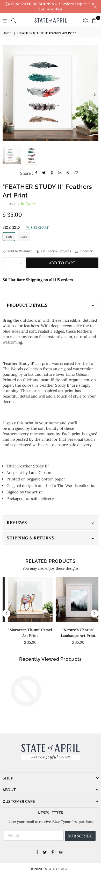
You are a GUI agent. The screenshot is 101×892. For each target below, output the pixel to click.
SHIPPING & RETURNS (30, 537)
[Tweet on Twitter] (44, 173)
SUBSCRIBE (80, 835)
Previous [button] (6, 95)
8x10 (9, 237)
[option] (50, 93)
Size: (26, 227)
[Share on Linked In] (60, 173)
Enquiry (86, 251)
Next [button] (94, 95)
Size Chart (39, 227)
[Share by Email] (76, 173)
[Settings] (85, 20)
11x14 (23, 237)
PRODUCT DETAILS (27, 305)
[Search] (13, 20)
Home (7, 33)
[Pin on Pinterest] (52, 173)
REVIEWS (17, 522)
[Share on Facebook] (36, 173)
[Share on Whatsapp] (68, 173)
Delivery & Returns (55, 251)
